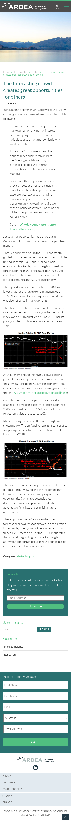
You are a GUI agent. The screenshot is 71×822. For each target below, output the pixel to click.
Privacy (6, 776)
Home (6, 72)
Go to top (62, 813)
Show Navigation (65, 7)
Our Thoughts (20, 72)
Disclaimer (8, 782)
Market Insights (25, 556)
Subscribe (35, 606)
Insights (34, 72)
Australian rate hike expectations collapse (40, 392)
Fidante (7, 802)
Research (10, 654)
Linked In (35, 767)
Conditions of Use (13, 789)
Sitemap (7, 796)
